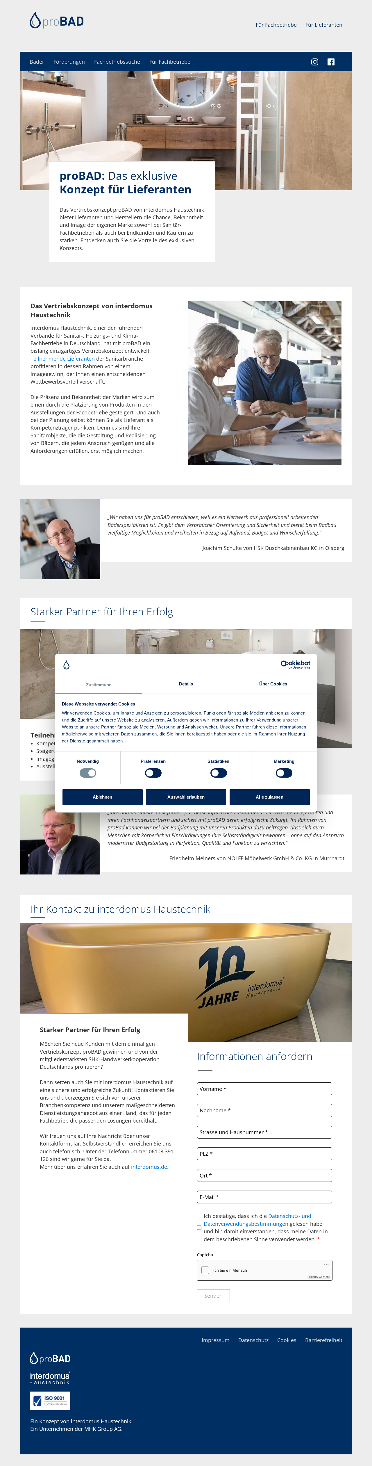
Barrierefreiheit (323, 1340)
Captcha (205, 1254)
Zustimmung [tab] (99, 684)
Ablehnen (102, 797)
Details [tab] (186, 683)
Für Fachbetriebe (276, 24)
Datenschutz (253, 1340)
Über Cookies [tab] (273, 683)
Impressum (216, 1340)
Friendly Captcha (318, 1276)
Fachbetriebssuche (117, 61)
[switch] (153, 773)
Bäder (37, 61)
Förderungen (69, 61)
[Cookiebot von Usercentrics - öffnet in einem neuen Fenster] (285, 664)
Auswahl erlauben (186, 797)
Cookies (286, 1340)
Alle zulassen (269, 797)
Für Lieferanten (323, 24)
